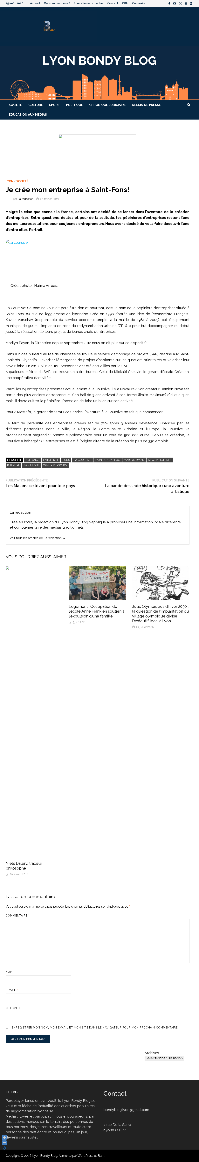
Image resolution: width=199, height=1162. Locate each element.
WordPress (85, 1156)
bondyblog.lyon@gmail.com (126, 1110)
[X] (181, 3)
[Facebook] (170, 3)
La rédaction (25, 198)
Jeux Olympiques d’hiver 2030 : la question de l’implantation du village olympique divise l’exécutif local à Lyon (160, 613)
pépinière (13, 465)
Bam (101, 1156)
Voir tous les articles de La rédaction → (37, 538)
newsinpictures (159, 459)
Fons (66, 459)
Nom (10, 971)
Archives (152, 1053)
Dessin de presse (146, 105)
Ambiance (32, 459)
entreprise (51, 459)
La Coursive (82, 459)
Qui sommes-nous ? (57, 3)
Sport (54, 105)
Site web (13, 1008)
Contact (112, 3)
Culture (35, 105)
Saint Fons (31, 465)
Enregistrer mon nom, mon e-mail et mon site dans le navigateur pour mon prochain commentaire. (95, 1027)
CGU (125, 3)
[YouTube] (175, 3)
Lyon (9, 181)
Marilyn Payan (134, 459)
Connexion (139, 3)
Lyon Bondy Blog (107, 459)
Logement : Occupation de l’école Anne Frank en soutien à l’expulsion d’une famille (96, 611)
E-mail (12, 990)
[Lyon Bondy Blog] (99, 72)
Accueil (35, 3)
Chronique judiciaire (107, 105)
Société (15, 105)
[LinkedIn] (191, 3)
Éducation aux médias (88, 3)
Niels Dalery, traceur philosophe (24, 866)
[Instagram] (186, 3)
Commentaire (18, 915)
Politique (74, 105)
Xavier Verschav (55, 465)
